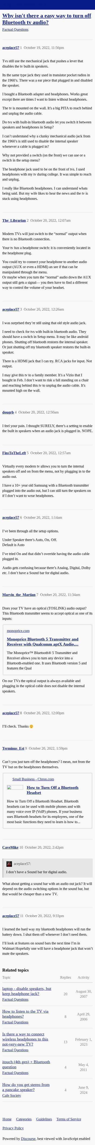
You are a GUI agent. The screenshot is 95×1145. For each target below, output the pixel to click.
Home (7, 1119)
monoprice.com (18, 631)
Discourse (28, 1139)
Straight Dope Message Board (24, 5)
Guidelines (44, 1119)
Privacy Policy (13, 1128)
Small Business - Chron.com (33, 779)
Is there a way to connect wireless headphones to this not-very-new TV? (25, 1039)
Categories (24, 1119)
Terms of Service (68, 1119)
